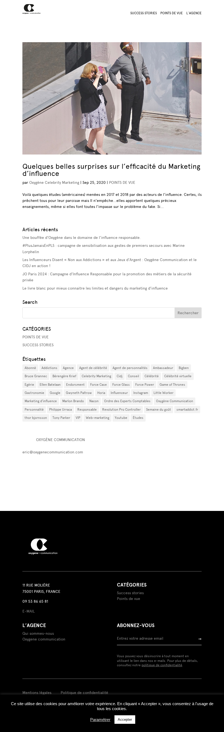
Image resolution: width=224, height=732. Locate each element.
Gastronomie (34, 393)
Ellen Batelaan (50, 385)
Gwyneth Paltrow (79, 393)
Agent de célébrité (93, 368)
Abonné (30, 368)
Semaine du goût (158, 409)
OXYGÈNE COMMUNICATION (60, 440)
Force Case (98, 385)
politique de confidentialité (162, 665)
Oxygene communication (43, 639)
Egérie (29, 385)
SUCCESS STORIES (38, 345)
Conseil (133, 376)
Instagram (140, 393)
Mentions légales (36, 692)
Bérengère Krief (64, 376)
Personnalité (34, 409)
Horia (101, 393)
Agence (68, 368)
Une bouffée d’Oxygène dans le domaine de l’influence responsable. (81, 237)
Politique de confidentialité (84, 692)
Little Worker (163, 393)
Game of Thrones (172, 385)
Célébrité (152, 376)
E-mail (28, 611)
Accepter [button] (125, 719)
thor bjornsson (36, 418)
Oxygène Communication (174, 401)
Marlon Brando (73, 401)
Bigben (184, 368)
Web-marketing (97, 418)
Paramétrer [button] (100, 719)
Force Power (144, 385)
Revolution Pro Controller (121, 409)
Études (138, 418)
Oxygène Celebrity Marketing (54, 182)
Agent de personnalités (130, 368)
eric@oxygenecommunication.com (52, 452)
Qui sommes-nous (38, 633)
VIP (78, 418)
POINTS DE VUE (122, 182)
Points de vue (171, 13)
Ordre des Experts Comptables (127, 401)
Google (55, 393)
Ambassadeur (163, 368)
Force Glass (121, 385)
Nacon (94, 401)
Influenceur (119, 393)
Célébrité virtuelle (177, 376)
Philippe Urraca (60, 409)
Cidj (119, 376)
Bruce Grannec (36, 376)
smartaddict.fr (187, 409)
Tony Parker (61, 418)
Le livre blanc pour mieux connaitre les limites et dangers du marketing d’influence (95, 288)
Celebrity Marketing (96, 376)
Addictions (49, 368)
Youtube (121, 418)
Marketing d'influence (41, 401)
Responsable (87, 409)
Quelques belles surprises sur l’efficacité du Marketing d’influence (111, 170)
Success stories (143, 13)
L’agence (194, 13)
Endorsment (75, 385)
